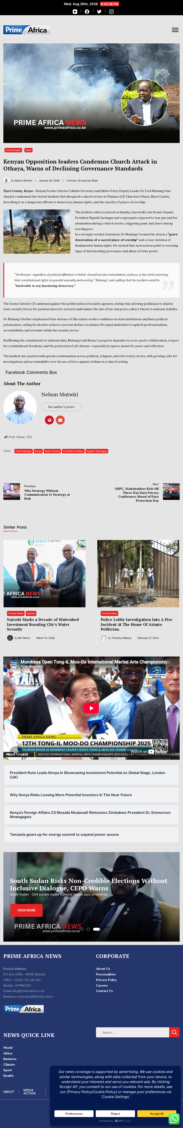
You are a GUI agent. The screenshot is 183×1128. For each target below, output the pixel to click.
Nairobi (31, 613)
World (7, 1047)
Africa (7, 1053)
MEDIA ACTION (29, 1091)
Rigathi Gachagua (97, 451)
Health (8, 1075)
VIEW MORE (26, 914)
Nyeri (28, 150)
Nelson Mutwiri (59, 394)
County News (13, 150)
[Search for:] (132, 1032)
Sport (7, 1070)
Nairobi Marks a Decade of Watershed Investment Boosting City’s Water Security (43, 624)
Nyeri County (52, 451)
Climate (9, 1064)
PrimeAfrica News (73, 451)
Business (10, 1059)
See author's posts (61, 407)
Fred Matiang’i (23, 451)
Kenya (38, 451)
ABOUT (8, 1092)
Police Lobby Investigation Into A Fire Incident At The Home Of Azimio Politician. (136, 624)
